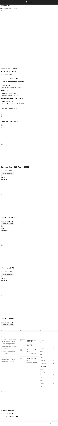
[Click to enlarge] (3, 62)
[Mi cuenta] (56, 2)
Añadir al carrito (14, 78)
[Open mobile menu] (1, 2)
